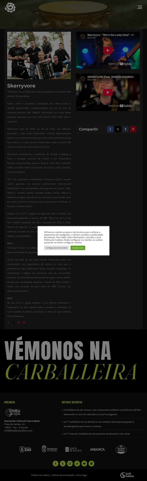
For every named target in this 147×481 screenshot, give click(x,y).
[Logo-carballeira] (10, 3)
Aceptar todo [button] (77, 247)
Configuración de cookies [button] (56, 247)
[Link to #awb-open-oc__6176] (140, 7)
